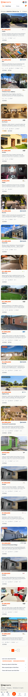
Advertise (3, 687)
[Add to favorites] (26, 15)
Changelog (8, 687)
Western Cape (15, 11)
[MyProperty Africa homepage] (14, 685)
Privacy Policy (4, 689)
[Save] (20, 11)
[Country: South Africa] (24, 2)
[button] (14, 35)
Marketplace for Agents (18, 687)
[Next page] (18, 650)
